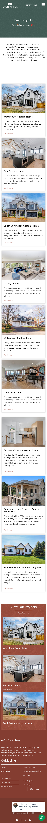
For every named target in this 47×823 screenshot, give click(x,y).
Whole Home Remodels (32, 771)
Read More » (8, 134)
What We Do (5, 771)
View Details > (7, 652)
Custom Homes (29, 767)
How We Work (6, 779)
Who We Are (5, 782)
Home (3, 767)
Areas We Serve (6, 786)
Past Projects (28, 781)
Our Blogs (27, 785)
